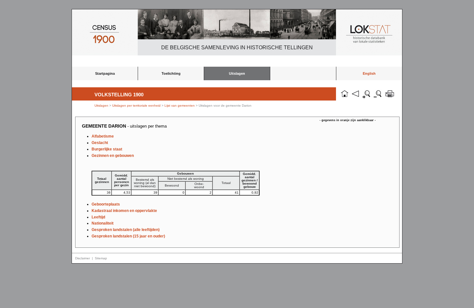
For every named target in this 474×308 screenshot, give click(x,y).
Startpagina (105, 73)
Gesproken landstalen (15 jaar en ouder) (128, 236)
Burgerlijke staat (107, 149)
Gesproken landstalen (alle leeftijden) (126, 229)
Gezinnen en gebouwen (113, 155)
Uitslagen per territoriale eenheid (137, 105)
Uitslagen (237, 73)
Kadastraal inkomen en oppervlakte (124, 210)
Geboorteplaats (106, 204)
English (369, 73)
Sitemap (101, 258)
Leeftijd (98, 217)
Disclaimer (82, 258)
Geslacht (100, 142)
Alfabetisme (103, 136)
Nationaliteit (103, 223)
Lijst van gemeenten (179, 105)
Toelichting (171, 73)
